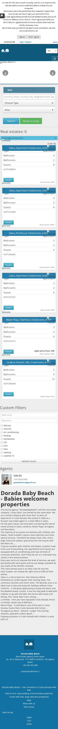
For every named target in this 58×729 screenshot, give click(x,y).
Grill (6, 445)
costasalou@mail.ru (30, 671)
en (50, 50)
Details (8, 179)
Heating (7, 452)
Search (11, 121)
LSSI (29, 720)
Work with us (29, 703)
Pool (6, 449)
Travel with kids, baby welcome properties (29, 696)
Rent (10, 90)
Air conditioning (11, 432)
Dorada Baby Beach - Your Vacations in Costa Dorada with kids (29, 688)
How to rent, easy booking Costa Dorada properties (29, 693)
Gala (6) (18, 475)
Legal (29, 717)
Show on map (31, 121)
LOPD (29, 724)
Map (29, 700)
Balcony (7, 425)
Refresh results (29, 461)
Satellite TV (9, 455)
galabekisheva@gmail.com (25, 482)
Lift (5, 442)
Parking (7, 435)
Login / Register (25, 42)
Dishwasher (9, 439)
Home (55, 42)
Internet (7, 428)
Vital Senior (29, 707)
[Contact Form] (2, 15)
